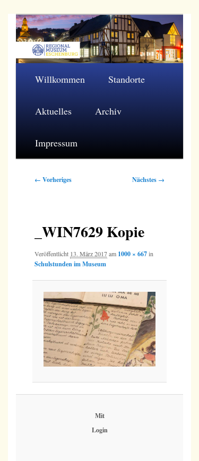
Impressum (56, 142)
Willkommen (60, 79)
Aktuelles (53, 111)
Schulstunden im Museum (70, 263)
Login (100, 429)
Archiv (108, 111)
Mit (100, 415)
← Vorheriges (53, 179)
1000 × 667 (132, 253)
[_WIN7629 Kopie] (99, 329)
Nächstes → (148, 179)
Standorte (126, 79)
